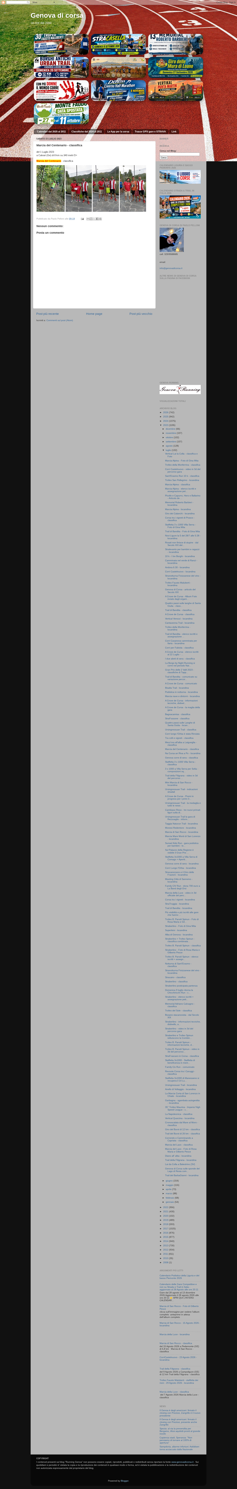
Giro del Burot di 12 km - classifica (182, 1129)
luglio (169, 450)
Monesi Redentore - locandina (180, 828)
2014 (166, 1241)
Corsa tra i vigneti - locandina (180, 899)
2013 (166, 1245)
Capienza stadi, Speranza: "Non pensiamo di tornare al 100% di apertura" (176, 1440)
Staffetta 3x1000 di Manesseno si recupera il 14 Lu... (182, 1079)
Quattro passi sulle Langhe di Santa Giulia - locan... (180, 724)
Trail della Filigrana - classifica (175, 1369)
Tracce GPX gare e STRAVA (150, 131)
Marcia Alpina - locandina (178, 509)
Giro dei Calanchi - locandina (180, 513)
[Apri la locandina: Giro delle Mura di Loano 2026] (175, 67)
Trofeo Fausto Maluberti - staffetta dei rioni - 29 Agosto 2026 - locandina (179, 1381)
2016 (166, 1233)
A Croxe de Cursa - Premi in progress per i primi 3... (179, 797)
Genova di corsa (57, 15)
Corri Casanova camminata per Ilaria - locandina (181, 642)
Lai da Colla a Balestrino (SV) (180, 1164)
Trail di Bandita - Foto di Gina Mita (182, 531)
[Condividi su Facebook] (97, 218)
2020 (166, 1216)
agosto (169, 446)
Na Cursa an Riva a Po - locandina (182, 753)
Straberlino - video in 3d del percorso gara (179, 1029)
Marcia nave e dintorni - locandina (182, 696)
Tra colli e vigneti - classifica (179, 738)
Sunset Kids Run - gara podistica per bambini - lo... (181, 844)
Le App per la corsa (118, 131)
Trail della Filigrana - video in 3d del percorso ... (181, 776)
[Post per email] (82, 219)
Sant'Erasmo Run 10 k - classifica (182, 476)
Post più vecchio (140, 313)
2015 (166, 1237)
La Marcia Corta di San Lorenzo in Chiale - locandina (182, 1094)
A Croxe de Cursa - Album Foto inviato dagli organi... (181, 597)
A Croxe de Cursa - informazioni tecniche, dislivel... (181, 701)
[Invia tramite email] (88, 218)
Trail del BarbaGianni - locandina (181, 1175)
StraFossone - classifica (177, 718)
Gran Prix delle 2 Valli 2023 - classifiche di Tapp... (179, 671)
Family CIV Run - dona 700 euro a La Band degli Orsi (182, 887)
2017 (166, 1228)
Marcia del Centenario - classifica (182, 749)
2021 (166, 1211)
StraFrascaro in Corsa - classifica (182, 1056)
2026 (166, 412)
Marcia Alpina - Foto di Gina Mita (181, 460)
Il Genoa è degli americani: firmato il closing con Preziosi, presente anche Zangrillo (178, 1422)
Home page (94, 313)
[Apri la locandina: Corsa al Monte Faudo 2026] (61, 90)
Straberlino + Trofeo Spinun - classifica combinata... (180, 940)
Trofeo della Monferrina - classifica (182, 465)
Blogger (124, 1481)
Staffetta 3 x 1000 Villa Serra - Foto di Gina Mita (180, 525)
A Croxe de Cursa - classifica (179, 614)
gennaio (170, 1202)
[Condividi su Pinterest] (100, 218)
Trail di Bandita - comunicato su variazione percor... (181, 678)
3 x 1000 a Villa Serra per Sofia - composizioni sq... (181, 770)
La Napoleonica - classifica (178, 1114)
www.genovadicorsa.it (182, 1462)
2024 (166, 421)
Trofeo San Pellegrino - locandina (182, 480)
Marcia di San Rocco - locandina (181, 832)
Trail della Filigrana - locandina (180, 1160)
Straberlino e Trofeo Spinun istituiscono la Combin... (179, 1036)
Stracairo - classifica (175, 977)
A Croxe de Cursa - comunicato (181, 683)
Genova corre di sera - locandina (182, 863)
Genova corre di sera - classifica (181, 758)
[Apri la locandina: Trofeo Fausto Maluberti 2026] (61, 44)
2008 (166, 1262)
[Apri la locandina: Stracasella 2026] (118, 44)
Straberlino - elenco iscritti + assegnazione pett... (179, 998)
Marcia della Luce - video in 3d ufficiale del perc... (180, 894)
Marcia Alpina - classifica (177, 484)
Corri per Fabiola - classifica (179, 648)
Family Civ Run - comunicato (179, 1067)
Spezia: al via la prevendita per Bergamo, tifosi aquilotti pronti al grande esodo (180, 1431)
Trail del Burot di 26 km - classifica (182, 1133)
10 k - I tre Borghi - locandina (180, 556)
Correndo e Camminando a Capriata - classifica (179, 1139)
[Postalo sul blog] (91, 218)
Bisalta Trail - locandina (177, 688)
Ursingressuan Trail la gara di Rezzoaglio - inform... (180, 818)
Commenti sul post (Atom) (59, 320)
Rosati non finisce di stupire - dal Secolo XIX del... (181, 543)
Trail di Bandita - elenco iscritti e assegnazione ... (181, 635)
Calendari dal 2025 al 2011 (51, 131)
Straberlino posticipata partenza (181, 986)
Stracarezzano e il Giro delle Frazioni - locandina (179, 873)
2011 (166, 1254)
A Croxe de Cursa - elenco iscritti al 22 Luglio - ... (181, 653)
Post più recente (47, 313)
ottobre (170, 437)
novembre (171, 433)
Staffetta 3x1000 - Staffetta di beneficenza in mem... (180, 1061)
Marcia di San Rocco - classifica (176, 1343)
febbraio (170, 1198)
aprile (169, 1189)
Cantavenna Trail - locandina (179, 623)
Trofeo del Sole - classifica (178, 1010)
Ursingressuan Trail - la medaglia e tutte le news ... (183, 804)
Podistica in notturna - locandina (181, 692)
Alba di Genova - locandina (179, 934)
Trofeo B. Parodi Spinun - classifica (183, 945)
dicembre (171, 429)
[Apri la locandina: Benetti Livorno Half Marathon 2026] (118, 90)
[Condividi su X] (94, 218)
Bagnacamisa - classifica (177, 714)
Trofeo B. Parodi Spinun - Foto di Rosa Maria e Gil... (182, 920)
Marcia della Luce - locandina (175, 1334)
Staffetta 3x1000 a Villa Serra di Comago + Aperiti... (181, 858)
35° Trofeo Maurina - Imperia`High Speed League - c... (182, 1108)
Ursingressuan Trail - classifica (180, 729)
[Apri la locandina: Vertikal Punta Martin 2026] (175, 90)
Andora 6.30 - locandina (177, 567)
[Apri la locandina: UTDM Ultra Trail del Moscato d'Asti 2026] (118, 67)
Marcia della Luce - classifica (174, 1392)
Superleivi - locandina (176, 930)
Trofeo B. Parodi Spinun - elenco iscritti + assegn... (181, 958)
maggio (170, 1185)
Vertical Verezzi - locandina (179, 619)
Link (174, 131)
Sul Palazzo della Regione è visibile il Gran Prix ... (179, 851)
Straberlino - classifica (176, 981)
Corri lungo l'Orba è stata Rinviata (182, 734)
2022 (166, 1207)
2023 (166, 425)
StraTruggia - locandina (177, 904)
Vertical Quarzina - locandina (179, 1118)
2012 (166, 1250)
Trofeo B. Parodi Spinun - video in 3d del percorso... (182, 1050)
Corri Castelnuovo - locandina (180, 571)
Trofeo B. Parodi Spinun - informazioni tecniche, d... (179, 1043)
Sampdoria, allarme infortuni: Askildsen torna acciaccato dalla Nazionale (179, 1447)
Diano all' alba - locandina (178, 1156)
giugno (169, 1181)
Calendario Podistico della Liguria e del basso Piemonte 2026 (179, 1276)
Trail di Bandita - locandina (178, 908)
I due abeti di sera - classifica (180, 658)
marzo (169, 1193)
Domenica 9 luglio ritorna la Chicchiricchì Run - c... (179, 991)
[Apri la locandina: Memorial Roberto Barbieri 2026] (175, 44)
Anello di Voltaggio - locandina (180, 1089)
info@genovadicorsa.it (171, 268)
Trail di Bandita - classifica (178, 610)
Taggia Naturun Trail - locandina (181, 823)
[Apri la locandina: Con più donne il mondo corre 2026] (61, 113)
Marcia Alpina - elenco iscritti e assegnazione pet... (180, 490)
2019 (166, 1220)
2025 (166, 416)
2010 (166, 1258)
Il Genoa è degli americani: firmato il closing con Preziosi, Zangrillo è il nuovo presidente (180, 1413)
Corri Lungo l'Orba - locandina (180, 868)
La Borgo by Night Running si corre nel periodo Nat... (180, 664)
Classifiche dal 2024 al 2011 (86, 131)
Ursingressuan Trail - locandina (181, 1085)
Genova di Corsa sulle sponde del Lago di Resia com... (182, 1169)
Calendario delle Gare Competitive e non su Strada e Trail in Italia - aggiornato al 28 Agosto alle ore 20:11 (179, 1287)
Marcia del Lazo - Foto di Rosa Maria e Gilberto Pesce (181, 1150)
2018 (166, 1224)
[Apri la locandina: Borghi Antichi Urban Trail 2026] (61, 67)
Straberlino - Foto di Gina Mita (180, 926)
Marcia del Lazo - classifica (179, 1145)
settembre (171, 441)
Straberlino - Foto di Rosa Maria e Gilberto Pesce (182, 951)
